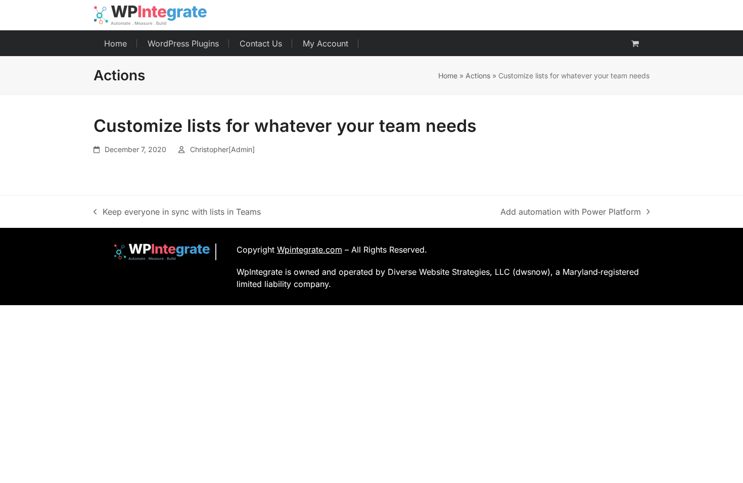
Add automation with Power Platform (570, 212)
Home (447, 75)
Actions (478, 75)
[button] (635, 43)
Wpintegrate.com (309, 250)
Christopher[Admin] (222, 149)
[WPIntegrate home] (157, 252)
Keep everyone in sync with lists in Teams (177, 212)
